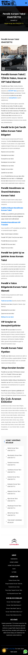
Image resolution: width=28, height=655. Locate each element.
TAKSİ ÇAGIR (13, 652)
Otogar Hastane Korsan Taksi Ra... (14, 583)
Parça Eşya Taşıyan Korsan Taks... (14, 590)
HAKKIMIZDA (14, 559)
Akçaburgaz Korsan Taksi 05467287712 (14, 507)
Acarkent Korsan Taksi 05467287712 (14, 478)
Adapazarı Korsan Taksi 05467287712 (14, 492)
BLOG (14, 568)
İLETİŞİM (14, 572)
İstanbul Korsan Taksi (14, 587)
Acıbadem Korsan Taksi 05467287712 (14, 485)
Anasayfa (13, 20)
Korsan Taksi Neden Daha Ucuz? (14, 611)
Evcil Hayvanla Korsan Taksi (14, 593)
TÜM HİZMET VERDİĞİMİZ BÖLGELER (15, 521)
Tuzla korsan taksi (6, 301)
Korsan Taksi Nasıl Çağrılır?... (14, 602)
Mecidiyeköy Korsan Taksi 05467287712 (15, 456)
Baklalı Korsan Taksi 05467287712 (13, 449)
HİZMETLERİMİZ (14, 562)
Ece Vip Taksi (11, 648)
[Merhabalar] (25, 652)
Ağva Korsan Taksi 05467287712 (13, 500)
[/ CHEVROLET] (21, 541)
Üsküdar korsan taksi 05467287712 (13, 464)
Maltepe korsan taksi (7, 317)
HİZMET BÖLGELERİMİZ (14, 565)
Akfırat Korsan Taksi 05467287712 (13, 514)
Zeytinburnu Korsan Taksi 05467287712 (14, 471)
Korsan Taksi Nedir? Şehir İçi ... (14, 608)
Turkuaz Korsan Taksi (14, 580)
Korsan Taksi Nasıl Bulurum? (14, 605)
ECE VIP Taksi (12, 91)
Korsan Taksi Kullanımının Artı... (14, 615)
